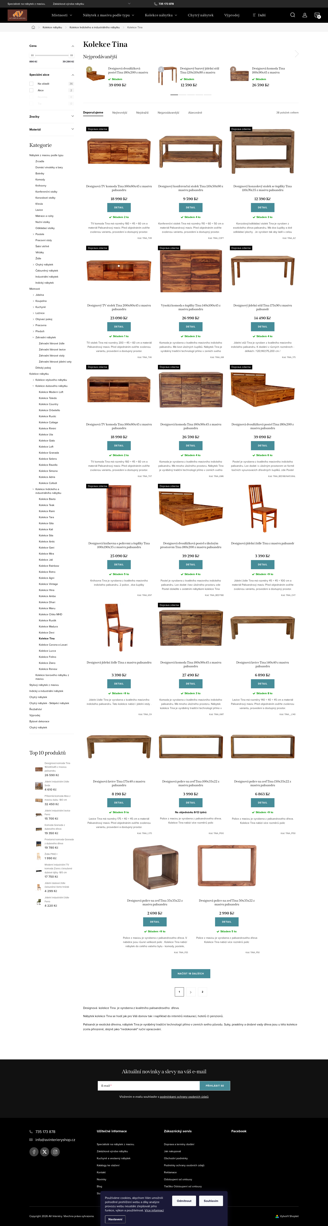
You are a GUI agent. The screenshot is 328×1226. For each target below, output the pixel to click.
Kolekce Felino (47, 657)
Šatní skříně (42, 246)
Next (297, 54)
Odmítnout (184, 1201)
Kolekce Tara (46, 517)
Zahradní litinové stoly (52, 355)
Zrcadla (39, 161)
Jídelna (39, 295)
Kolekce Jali (46, 560)
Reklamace (170, 1172)
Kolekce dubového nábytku (51, 386)
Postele (39, 234)
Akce (55, 90)
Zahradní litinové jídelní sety (55, 362)
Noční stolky (42, 222)
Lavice (39, 210)
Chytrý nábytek (44, 264)
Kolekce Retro (47, 572)
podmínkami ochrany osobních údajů (184, 1097)
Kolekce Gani (46, 547)
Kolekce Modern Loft (51, 392)
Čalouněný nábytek (46, 270)
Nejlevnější (119, 113)
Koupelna (41, 301)
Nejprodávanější (168, 113)
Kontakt (101, 1172)
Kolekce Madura (48, 626)
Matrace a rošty (44, 216)
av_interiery (55, 1151)
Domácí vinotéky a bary (49, 167)
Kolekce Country (48, 404)
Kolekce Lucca (47, 651)
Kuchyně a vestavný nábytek (113, 1158)
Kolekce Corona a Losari (53, 645)
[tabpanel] (119, 76)
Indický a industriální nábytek (46, 691)
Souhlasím (211, 1201)
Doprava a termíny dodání (179, 1144)
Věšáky (39, 252)
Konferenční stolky (46, 192)
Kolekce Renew (48, 669)
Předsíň (39, 331)
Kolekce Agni (46, 578)
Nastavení (115, 1219)
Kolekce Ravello (48, 465)
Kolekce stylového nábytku (51, 380)
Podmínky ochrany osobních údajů (184, 1165)
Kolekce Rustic (47, 416)
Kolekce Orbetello (49, 410)
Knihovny (40, 185)
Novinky (101, 1179)
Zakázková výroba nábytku (68, 4)
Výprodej (34, 715)
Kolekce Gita (46, 523)
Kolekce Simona (48, 471)
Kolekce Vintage (48, 584)
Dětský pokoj (43, 368)
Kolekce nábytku (39, 374)
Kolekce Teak (46, 505)
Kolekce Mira (46, 554)
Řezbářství (35, 709)
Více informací (154, 1210)
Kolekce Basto (47, 499)
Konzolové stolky (45, 198)
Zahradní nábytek (45, 337)
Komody (40, 179)
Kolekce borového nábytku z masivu (52, 677)
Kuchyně (40, 307)
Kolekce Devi (46, 632)
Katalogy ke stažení (108, 1165)
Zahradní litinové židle (52, 343)
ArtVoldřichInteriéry (34, 1151)
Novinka (55, 97)
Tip (55, 103)
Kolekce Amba (47, 596)
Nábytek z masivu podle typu (46, 155)
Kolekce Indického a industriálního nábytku (48, 491)
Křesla (39, 204)
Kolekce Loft (46, 447)
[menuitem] (62, 15)
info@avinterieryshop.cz (55, 1139)
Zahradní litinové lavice (52, 349)
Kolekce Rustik (47, 620)
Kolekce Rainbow (49, 566)
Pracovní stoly (43, 240)
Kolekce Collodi (48, 483)
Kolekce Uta (46, 434)
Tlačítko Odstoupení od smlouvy (183, 1186)
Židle (38, 258)
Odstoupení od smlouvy (178, 1179)
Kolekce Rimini (47, 428)
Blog (99, 1186)
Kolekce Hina (46, 590)
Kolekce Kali (46, 529)
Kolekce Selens (48, 459)
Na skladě (55, 84)
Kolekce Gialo (47, 440)
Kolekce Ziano (47, 663)
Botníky (39, 173)
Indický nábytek (44, 283)
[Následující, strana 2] (191, 991)
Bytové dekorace (39, 721)
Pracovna (40, 325)
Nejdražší (142, 113)
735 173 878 (45, 1131)
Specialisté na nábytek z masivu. (26, 4)
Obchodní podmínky (176, 1158)
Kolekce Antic (47, 541)
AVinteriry (44, 1151)
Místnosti (34, 289)
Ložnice (40, 313)
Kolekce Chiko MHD (50, 614)
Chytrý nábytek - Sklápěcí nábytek (49, 703)
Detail (119, 207)
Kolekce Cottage (48, 422)
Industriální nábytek (46, 277)
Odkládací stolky (45, 228)
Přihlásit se (215, 1086)
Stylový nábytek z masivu (44, 685)
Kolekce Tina (47, 639)
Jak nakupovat (172, 1151)
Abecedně (195, 113)
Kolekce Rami (47, 511)
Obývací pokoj (43, 319)
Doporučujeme (93, 113)
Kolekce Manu (47, 608)
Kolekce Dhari (47, 602)
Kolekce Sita (46, 535)
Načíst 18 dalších (191, 973)
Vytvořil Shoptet (289, 1216)
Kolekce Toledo (48, 398)
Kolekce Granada (49, 453)
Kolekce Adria (47, 477)
